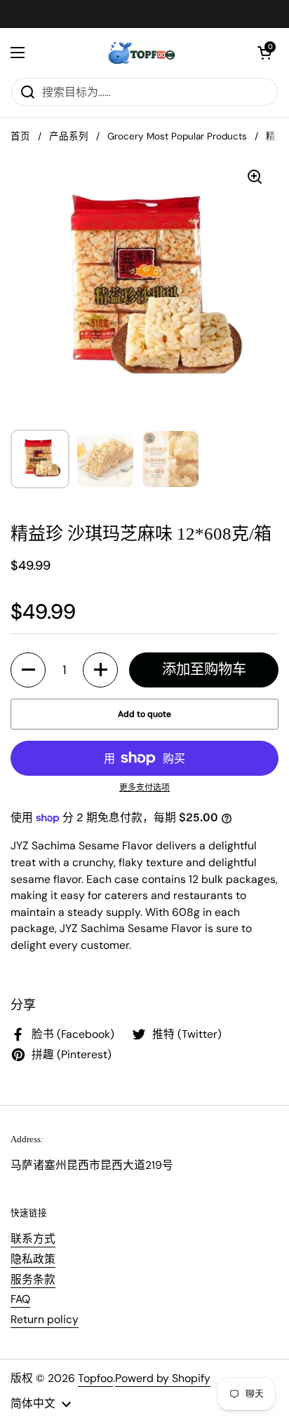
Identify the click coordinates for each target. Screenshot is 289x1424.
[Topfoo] (141, 53)
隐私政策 (33, 1259)
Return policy (45, 1319)
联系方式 (33, 1238)
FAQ (20, 1299)
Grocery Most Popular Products (177, 136)
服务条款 (33, 1279)
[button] (264, 53)
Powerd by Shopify (162, 1378)
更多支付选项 (144, 787)
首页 (20, 136)
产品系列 (68, 136)
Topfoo (95, 1378)
